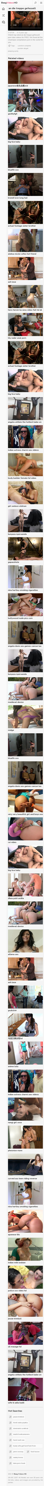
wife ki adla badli (16, 1402)
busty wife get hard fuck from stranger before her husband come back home (24, 1446)
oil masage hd (14, 1346)
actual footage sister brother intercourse (22, 226)
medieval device (16, 702)
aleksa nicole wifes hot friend (22, 254)
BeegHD (9, 2)
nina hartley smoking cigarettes (23, 590)
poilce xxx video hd (17, 1290)
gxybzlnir (12, 1010)
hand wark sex (18, 1440)
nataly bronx (18, 1457)
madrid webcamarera (21, 1434)
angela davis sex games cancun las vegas (24, 646)
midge (11, 730)
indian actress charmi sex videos (23, 450)
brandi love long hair (18, 197)
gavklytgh (12, 113)
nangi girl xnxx (15, 1122)
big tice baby (14, 141)
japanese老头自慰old (18, 85)
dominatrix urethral (20, 1428)
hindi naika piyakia (20, 1423)
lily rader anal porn (17, 338)
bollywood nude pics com (20, 618)
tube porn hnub (19, 1463)
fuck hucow (35, 1452)
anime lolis (13, 1066)
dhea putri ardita (16, 898)
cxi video (12, 842)
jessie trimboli (14, 1318)
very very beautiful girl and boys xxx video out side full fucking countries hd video (25, 814)
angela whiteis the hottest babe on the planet (24, 422)
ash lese (12, 282)
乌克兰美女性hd (15, 1038)
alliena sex (13, 954)
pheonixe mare (15, 1150)
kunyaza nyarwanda (17, 534)
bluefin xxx (13, 169)
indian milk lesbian (16, 1262)
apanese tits (14, 1234)
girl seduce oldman (17, 506)
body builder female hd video (22, 478)
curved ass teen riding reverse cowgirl (22, 1179)
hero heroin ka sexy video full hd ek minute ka (25, 310)
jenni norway (18, 1452)
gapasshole (13, 562)
